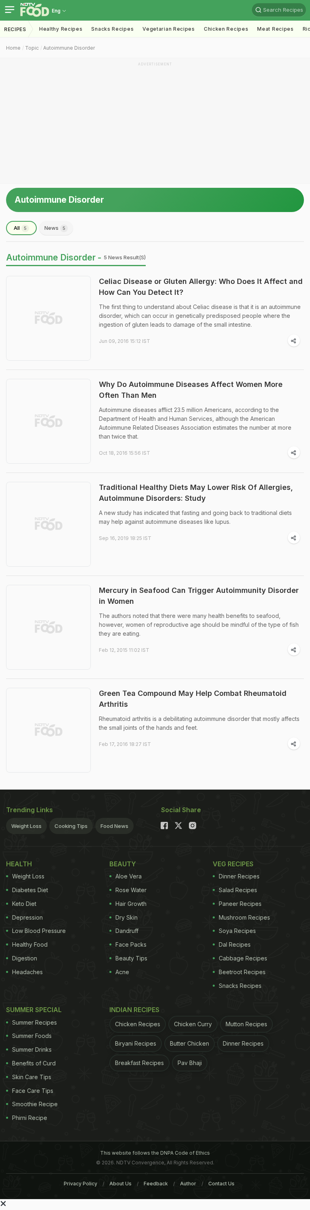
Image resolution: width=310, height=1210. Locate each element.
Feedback (156, 1184)
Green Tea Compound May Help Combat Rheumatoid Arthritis (193, 698)
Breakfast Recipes (139, 1062)
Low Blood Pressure (39, 930)
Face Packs (131, 944)
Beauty (122, 864)
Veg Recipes (233, 864)
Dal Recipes (235, 944)
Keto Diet (24, 903)
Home (13, 48)
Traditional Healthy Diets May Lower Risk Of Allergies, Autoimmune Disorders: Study (196, 492)
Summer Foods (32, 1035)
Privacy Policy (80, 1184)
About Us (120, 1184)
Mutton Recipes (246, 1024)
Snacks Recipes (112, 29)
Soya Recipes (237, 930)
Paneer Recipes (240, 903)
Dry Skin (126, 917)
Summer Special (34, 1010)
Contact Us (221, 1184)
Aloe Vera (128, 876)
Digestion (24, 958)
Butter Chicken (189, 1043)
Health (19, 864)
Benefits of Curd (34, 1063)
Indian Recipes (134, 1010)
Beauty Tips (131, 958)
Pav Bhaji (190, 1062)
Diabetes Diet (30, 889)
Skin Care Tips (31, 1076)
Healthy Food (30, 944)
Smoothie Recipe (35, 1104)
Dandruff (126, 930)
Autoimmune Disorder (69, 48)
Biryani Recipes (135, 1043)
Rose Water (131, 889)
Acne (122, 971)
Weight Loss (26, 826)
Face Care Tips (32, 1090)
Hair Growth (131, 903)
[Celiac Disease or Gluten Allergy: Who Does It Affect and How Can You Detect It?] (48, 318)
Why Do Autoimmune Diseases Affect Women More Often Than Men (191, 389)
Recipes (15, 29)
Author (188, 1184)
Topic (32, 48)
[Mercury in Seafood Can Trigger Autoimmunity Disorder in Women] (48, 627)
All (20, 228)
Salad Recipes (238, 889)
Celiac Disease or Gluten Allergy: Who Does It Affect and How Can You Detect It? (201, 286)
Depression (27, 917)
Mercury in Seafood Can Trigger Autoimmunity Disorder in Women (199, 595)
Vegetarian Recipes (168, 29)
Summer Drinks (32, 1049)
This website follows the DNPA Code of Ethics (155, 1153)
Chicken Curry (193, 1024)
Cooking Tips (71, 826)
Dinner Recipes (239, 876)
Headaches (27, 971)
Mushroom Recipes (244, 917)
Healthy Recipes (61, 29)
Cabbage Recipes (243, 958)
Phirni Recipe (29, 1117)
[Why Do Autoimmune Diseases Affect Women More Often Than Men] (48, 421)
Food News (114, 826)
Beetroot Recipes (242, 971)
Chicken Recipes (226, 29)
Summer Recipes (34, 1022)
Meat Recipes (275, 29)
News (54, 228)
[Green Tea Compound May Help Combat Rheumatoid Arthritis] (48, 730)
